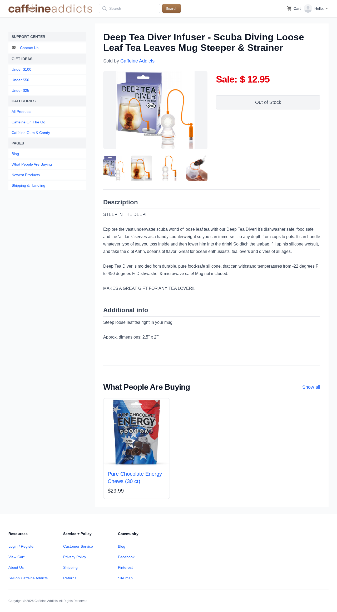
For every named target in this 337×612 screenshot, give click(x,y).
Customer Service (78, 546)
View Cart (16, 557)
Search (171, 8)
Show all (311, 387)
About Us (16, 567)
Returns (69, 578)
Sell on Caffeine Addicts (28, 578)
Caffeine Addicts (137, 61)
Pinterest (125, 567)
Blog (121, 546)
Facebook (126, 557)
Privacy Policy (74, 557)
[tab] (114, 168)
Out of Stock (268, 102)
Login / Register (21, 546)
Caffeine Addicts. (46, 601)
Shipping (70, 567)
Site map (125, 578)
